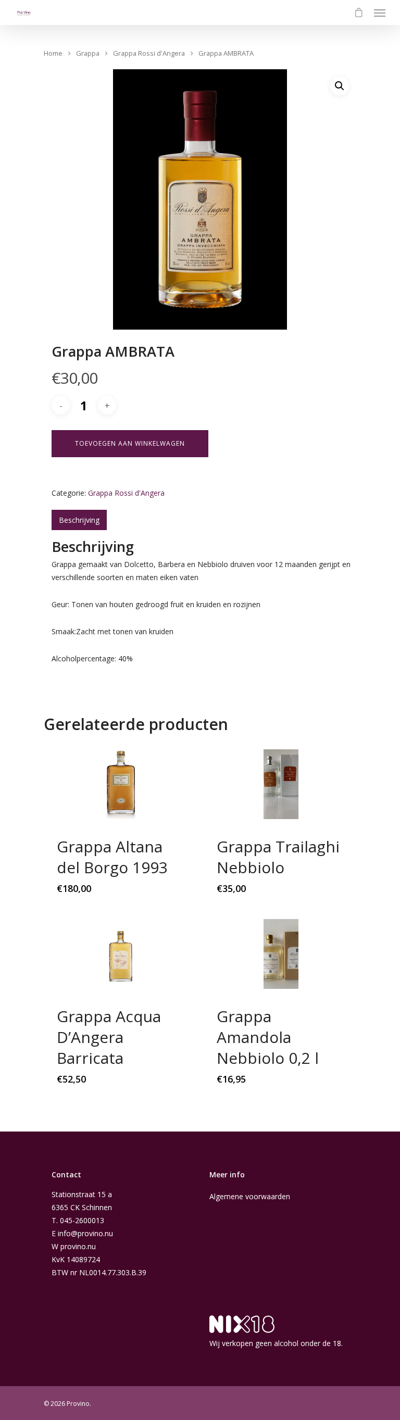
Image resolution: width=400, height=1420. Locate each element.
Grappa (87, 53)
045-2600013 (82, 1220)
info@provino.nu (85, 1233)
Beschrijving (79, 520)
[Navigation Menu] (379, 12)
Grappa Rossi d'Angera (149, 53)
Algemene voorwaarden (249, 1196)
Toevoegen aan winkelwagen (130, 443)
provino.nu (78, 1246)
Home (53, 53)
